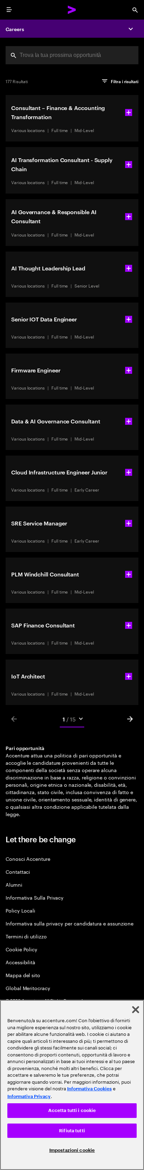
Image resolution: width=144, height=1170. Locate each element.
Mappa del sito (23, 975)
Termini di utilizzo (26, 936)
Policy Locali (20, 910)
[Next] (130, 719)
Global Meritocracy (28, 987)
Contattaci (18, 871)
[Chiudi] (135, 1009)
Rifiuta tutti (72, 1130)
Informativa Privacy (29, 1096)
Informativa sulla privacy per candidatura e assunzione (70, 923)
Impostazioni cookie (72, 1150)
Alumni (14, 884)
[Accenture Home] (72, 9)
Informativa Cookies (89, 1089)
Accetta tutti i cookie (72, 1110)
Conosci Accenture (28, 858)
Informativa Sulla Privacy (35, 897)
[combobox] (72, 55)
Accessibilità (20, 962)
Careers (15, 29)
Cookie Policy (21, 949)
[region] (72, 1085)
